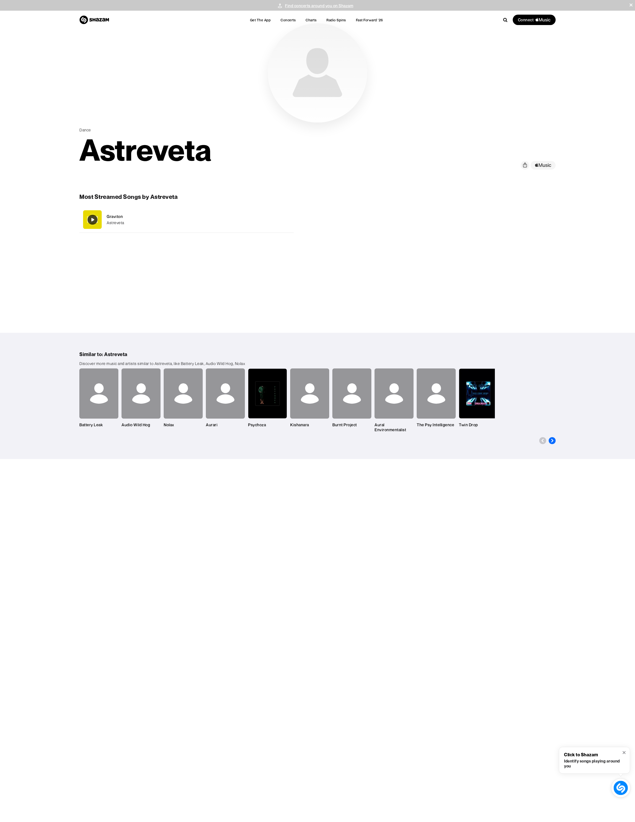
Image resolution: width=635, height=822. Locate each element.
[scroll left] (542, 440)
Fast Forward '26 (369, 20)
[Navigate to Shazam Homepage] (94, 20)
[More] (262, 219)
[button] (631, 4)
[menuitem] (260, 20)
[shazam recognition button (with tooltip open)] (620, 787)
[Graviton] (186, 220)
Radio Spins (336, 20)
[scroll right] (552, 440)
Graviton (115, 216)
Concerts (288, 20)
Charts (311, 20)
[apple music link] (543, 165)
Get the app (260, 20)
